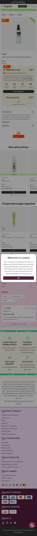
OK (18, 278)
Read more (28, 274)
